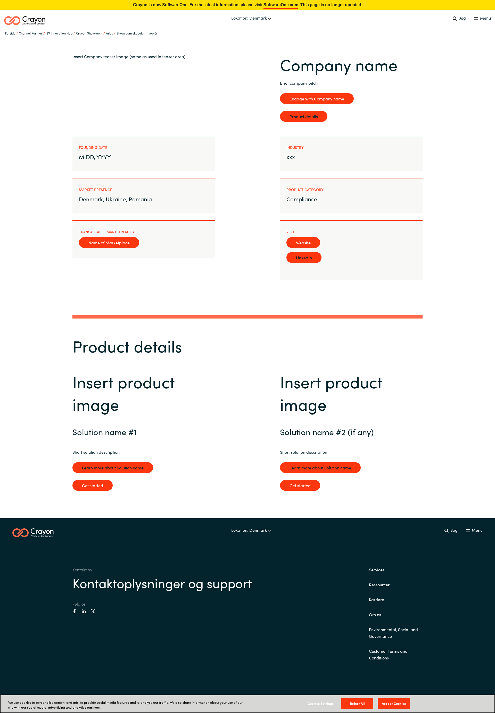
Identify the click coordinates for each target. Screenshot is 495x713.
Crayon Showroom (89, 33)
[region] (247, 704)
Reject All (357, 703)
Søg (462, 18)
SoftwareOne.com (280, 5)
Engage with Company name (317, 98)
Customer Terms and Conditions (388, 654)
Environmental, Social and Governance (393, 632)
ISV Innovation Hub (59, 33)
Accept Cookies (394, 703)
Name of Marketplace (109, 242)
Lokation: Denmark (249, 18)
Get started (92, 485)
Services (376, 569)
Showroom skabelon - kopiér (137, 33)
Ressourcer (379, 584)
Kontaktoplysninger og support (162, 582)
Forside (10, 33)
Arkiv (109, 33)
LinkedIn (304, 257)
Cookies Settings (321, 703)
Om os (375, 614)
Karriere (376, 599)
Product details (304, 116)
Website (303, 242)
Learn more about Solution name (113, 467)
